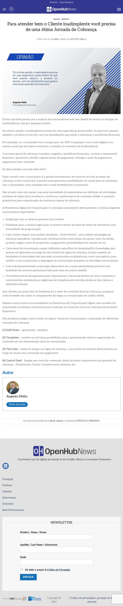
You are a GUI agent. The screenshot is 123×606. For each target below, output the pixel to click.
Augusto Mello (78, 39)
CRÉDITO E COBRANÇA (87, 421)
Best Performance (13, 510)
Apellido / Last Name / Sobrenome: (39, 544)
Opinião (65, 19)
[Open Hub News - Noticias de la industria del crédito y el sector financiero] (62, 9)
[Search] (11, 9)
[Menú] (4, 9)
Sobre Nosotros (66, 2)
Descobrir (8, 503)
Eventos (53, 2)
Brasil (57, 19)
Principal (7, 479)
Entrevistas (9, 497)
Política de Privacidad (58, 570)
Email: (23, 557)
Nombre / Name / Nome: (33, 532)
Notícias (7, 485)
